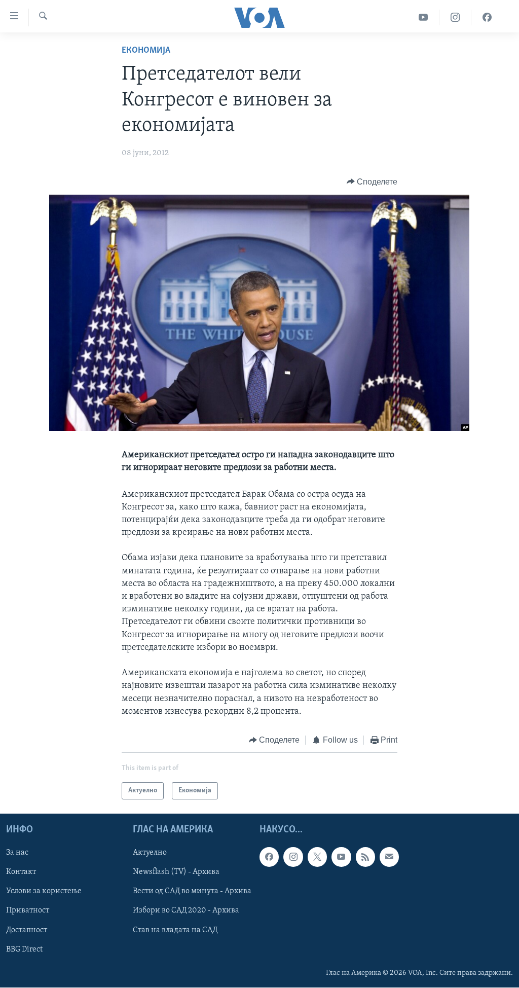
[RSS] (365, 857)
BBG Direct (24, 949)
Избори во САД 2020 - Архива (186, 911)
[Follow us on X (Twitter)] (317, 857)
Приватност (27, 911)
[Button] (372, 182)
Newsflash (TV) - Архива (176, 872)
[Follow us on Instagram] (293, 857)
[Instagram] (455, 17)
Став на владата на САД (175, 930)
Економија (146, 50)
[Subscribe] (389, 857)
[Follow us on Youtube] (341, 857)
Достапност (26, 930)
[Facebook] (487, 17)
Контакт (21, 872)
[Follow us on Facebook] (269, 857)
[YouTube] (423, 17)
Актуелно (150, 853)
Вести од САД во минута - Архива (192, 892)
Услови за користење (44, 892)
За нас (17, 853)
